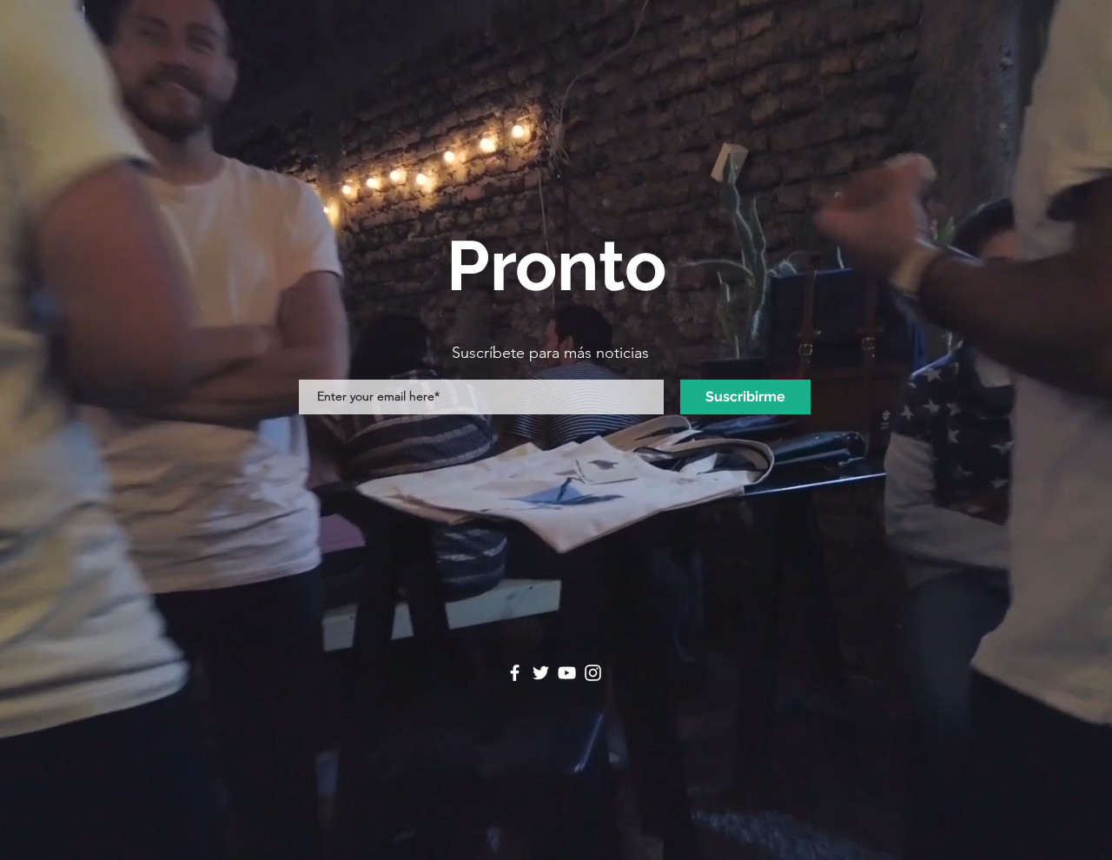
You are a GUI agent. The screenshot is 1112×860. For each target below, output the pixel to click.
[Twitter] (541, 673)
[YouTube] (567, 673)
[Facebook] (515, 673)
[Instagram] (593, 673)
